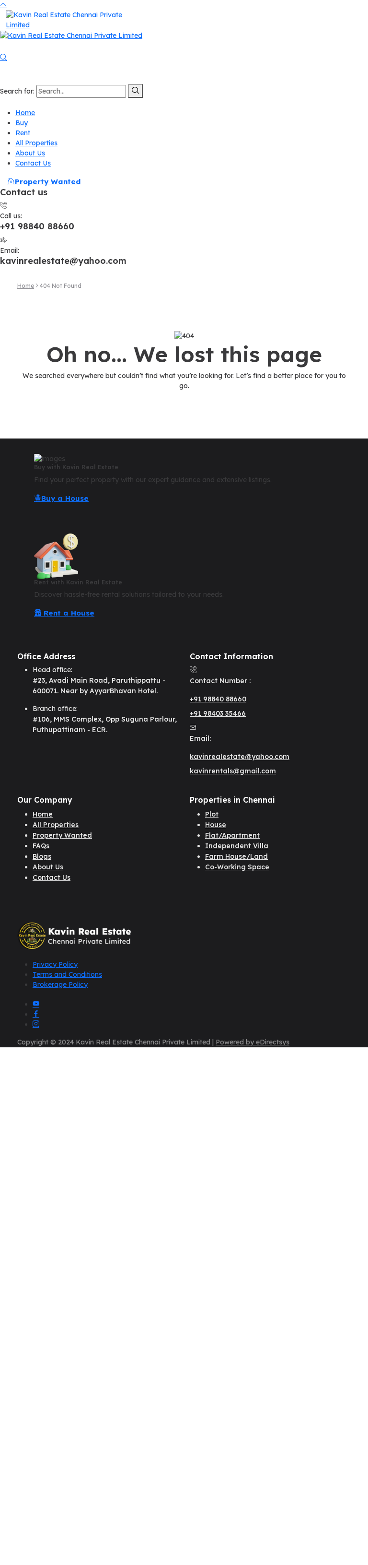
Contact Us (33, 163)
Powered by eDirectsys (252, 1042)
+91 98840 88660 (218, 699)
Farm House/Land (236, 856)
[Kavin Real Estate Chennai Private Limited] (68, 19)
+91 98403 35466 (218, 713)
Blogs (42, 856)
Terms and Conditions (67, 974)
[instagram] (36, 1024)
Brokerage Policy (60, 984)
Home (25, 112)
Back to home (184, 404)
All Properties (36, 143)
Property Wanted (47, 181)
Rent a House (67, 612)
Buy (21, 123)
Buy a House (65, 498)
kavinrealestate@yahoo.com (239, 756)
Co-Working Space (237, 867)
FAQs (41, 846)
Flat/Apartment (232, 835)
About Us (30, 153)
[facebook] (36, 1014)
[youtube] (36, 1004)
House (215, 824)
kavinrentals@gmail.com (233, 771)
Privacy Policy (55, 964)
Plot (211, 814)
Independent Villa (236, 846)
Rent (22, 133)
